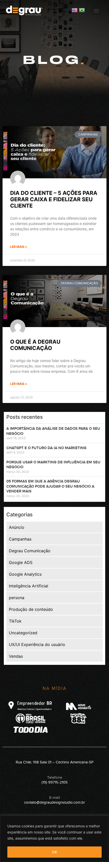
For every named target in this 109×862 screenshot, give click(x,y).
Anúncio (16, 527)
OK (54, 852)
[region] (54, 838)
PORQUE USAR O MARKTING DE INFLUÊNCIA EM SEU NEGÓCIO (53, 465)
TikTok (15, 621)
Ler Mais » (18, 247)
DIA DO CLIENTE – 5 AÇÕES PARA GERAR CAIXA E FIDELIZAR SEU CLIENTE (53, 199)
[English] (75, 11)
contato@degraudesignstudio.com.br (54, 802)
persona (16, 597)
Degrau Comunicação (29, 550)
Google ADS (20, 562)
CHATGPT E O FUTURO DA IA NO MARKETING (46, 448)
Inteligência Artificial (28, 585)
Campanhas (20, 539)
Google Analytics (25, 574)
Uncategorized (23, 632)
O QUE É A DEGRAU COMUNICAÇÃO (35, 345)
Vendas (16, 656)
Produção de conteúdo (31, 609)
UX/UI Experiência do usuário (37, 644)
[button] (96, 10)
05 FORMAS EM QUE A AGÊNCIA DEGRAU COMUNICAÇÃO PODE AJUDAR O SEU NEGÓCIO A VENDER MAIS (50, 486)
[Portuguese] (82, 11)
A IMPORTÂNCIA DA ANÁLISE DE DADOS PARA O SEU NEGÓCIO (53, 431)
